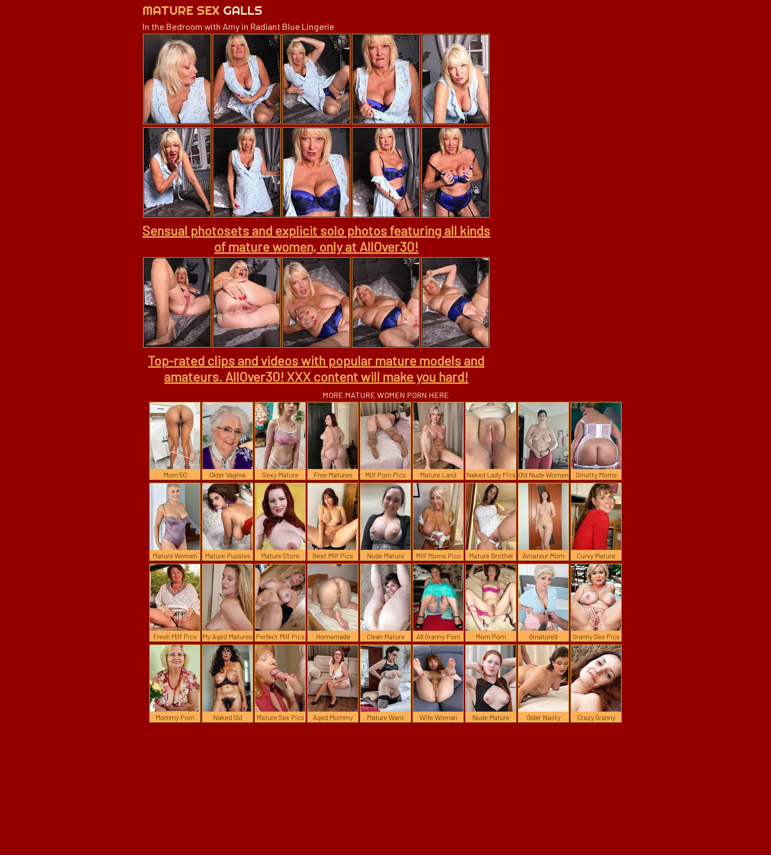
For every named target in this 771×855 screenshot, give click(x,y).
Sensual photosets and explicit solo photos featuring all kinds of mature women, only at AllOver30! (316, 238)
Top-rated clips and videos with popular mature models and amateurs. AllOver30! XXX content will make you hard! (316, 368)
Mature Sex (202, 10)
